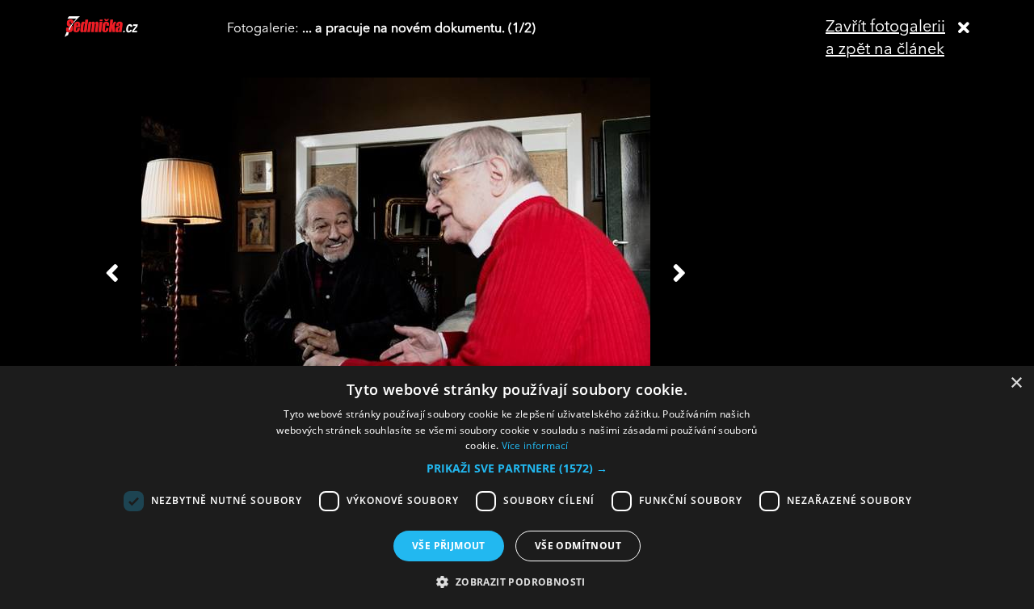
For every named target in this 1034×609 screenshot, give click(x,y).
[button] (517, 468)
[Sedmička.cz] (122, 33)
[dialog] (517, 487)
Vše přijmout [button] (448, 545)
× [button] (1016, 383)
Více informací (535, 445)
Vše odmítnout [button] (578, 545)
